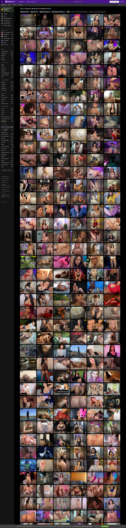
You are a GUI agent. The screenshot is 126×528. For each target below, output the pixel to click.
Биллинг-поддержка (5, 178)
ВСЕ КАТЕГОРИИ (8, 170)
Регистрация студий (5, 191)
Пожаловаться (4, 180)
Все (68, 11)
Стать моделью (4, 189)
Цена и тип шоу (45, 11)
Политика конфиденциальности (5, 185)
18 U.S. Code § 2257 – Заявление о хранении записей (5, 196)
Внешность (25, 11)
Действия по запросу (58, 11)
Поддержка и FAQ (4, 176)
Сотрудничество (4, 182)
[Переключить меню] (2, 2)
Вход (122, 1)
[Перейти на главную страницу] (10, 2)
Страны (34, 11)
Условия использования (6, 187)
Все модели (3, 193)
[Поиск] (72, 2)
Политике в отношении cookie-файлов (83, 526)
